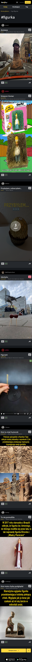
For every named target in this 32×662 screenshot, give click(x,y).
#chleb (11, 588)
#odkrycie (14, 434)
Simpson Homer (7, 96)
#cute (13, 279)
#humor (11, 31)
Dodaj (5, 7)
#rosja (15, 31)
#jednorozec (17, 279)
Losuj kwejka (28, 650)
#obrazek (8, 31)
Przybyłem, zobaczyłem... (11, 188)
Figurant (4, 355)
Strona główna (5, 11)
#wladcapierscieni (13, 519)
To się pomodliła (7, 517)
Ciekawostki (3, 98)
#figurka (18, 31)
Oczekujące (16, 7)
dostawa (4, 30)
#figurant (10, 357)
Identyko (4, 277)
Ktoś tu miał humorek (9, 432)
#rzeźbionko (21, 357)
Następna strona (13, 650)
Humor (2, 31)
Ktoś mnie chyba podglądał (12, 586)
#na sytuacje (16, 99)
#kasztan (22, 279)
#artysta (6, 357)
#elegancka (7, 99)
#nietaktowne (22, 99)
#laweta (22, 31)
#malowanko (15, 357)
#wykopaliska (19, 434)
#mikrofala (15, 588)
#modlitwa (20, 519)
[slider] (8, 414)
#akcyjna (12, 99)
